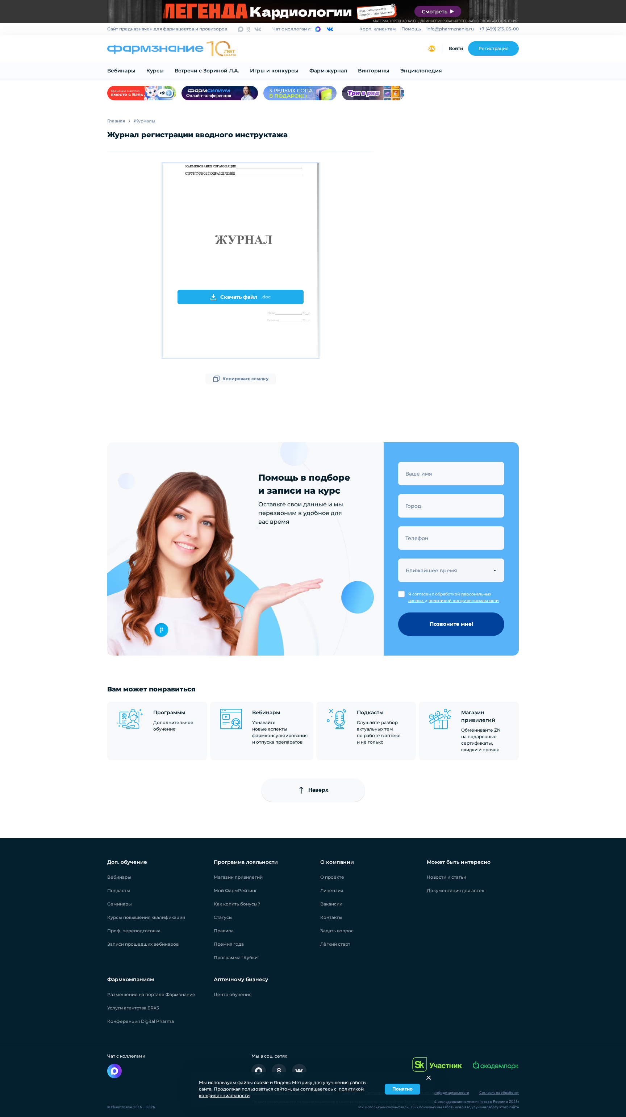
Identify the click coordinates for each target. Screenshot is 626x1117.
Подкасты (118, 890)
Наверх (318, 790)
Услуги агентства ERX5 (133, 1008)
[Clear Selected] (494, 570)
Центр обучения (232, 994)
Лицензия (331, 890)
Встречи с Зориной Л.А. (207, 70)
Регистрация (493, 48)
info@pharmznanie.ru (450, 29)
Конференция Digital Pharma (140, 1021)
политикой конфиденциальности (464, 600)
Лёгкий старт (335, 944)
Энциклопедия (421, 70)
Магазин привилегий (238, 877)
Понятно (402, 1089)
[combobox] (451, 570)
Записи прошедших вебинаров (143, 944)
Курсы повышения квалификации (146, 917)
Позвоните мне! (451, 624)
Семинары (119, 904)
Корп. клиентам (377, 29)
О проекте (332, 877)
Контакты (331, 917)
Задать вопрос (337, 930)
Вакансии (331, 904)
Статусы (223, 917)
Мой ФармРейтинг (235, 890)
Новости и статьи (446, 877)
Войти (456, 48)
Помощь (411, 29)
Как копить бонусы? (237, 904)
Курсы (155, 70)
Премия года (229, 944)
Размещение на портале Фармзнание (151, 994)
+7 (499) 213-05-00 (499, 29)
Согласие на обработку (499, 1093)
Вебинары (121, 70)
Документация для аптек (455, 890)
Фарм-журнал (328, 70)
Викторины (373, 70)
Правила (224, 930)
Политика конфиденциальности (441, 1093)
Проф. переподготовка (133, 930)
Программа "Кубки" (236, 957)
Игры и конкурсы (274, 70)
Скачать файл (245, 297)
